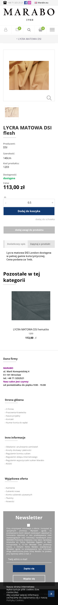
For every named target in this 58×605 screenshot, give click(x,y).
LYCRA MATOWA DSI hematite (31, 329)
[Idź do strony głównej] (29, 20)
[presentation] (16, 244)
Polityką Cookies (15, 600)
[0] (17, 30)
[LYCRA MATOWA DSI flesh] (29, 100)
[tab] (16, 244)
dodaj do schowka (45, 219)
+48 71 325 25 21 (15, 2)
